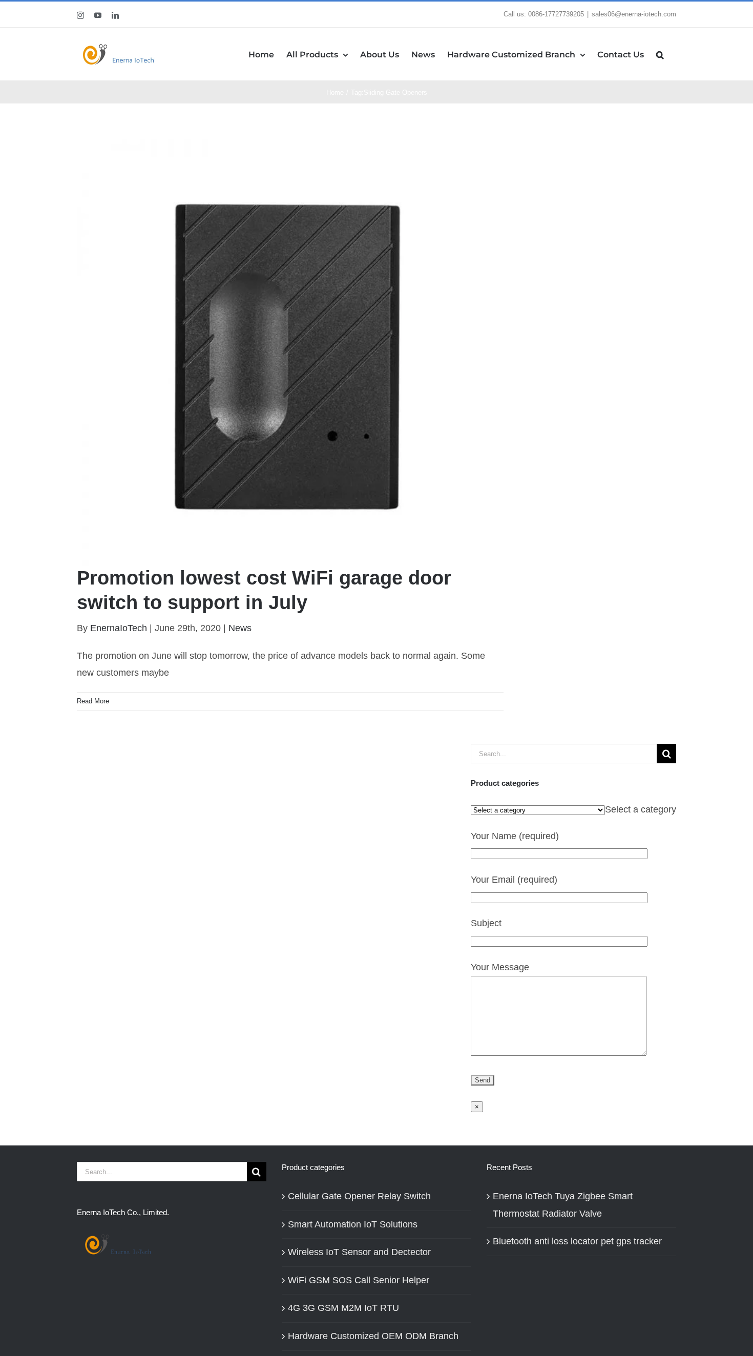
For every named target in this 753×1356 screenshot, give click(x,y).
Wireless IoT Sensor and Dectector (359, 1252)
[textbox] (640, 809)
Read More (93, 701)
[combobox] (640, 809)
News (240, 628)
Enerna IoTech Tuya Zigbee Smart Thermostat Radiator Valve (563, 1205)
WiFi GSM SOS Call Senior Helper (358, 1280)
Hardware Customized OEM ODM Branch (373, 1336)
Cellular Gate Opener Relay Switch (359, 1196)
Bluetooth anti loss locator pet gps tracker (577, 1241)
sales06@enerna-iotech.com (634, 14)
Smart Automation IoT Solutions (352, 1224)
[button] (660, 54)
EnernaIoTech (118, 628)
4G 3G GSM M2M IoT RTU (343, 1308)
